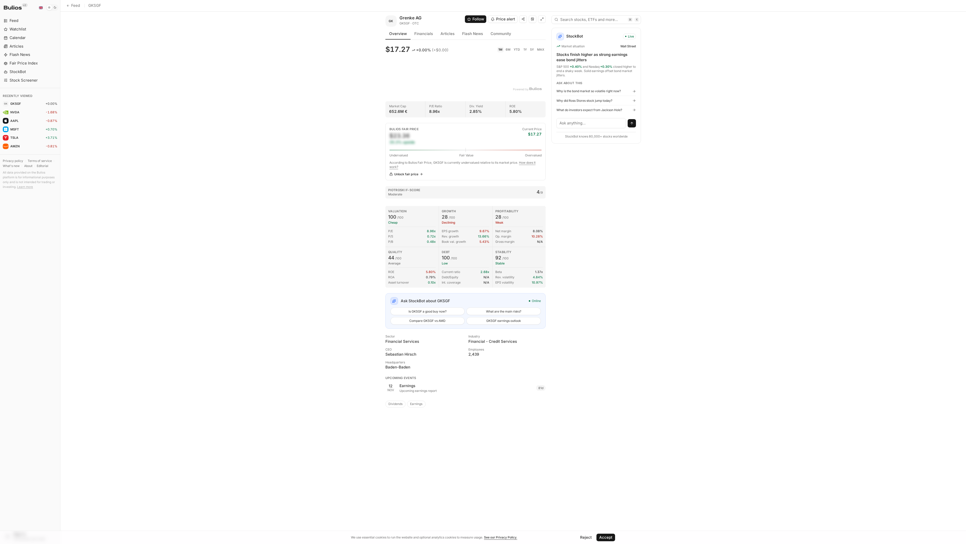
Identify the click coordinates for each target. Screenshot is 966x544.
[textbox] (591, 123)
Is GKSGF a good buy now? (428, 311)
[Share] (523, 19)
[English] (40, 7)
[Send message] (632, 123)
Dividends (395, 404)
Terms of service (40, 161)
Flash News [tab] (472, 33)
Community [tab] (501, 33)
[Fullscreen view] (542, 19)
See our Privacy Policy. (500, 537)
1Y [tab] (525, 49)
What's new (11, 166)
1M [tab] (500, 49)
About (28, 166)
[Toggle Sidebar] (60, 272)
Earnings (416, 404)
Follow (478, 19)
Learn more (25, 187)
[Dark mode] (52, 7)
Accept (605, 537)
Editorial (42, 166)
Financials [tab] (423, 33)
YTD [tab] (517, 49)
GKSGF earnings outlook (503, 321)
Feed (75, 5)
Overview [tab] (398, 33)
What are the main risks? (503, 311)
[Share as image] (532, 19)
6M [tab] (508, 49)
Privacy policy (13, 161)
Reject (586, 537)
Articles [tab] (447, 33)
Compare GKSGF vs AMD (427, 321)
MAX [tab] (540, 49)
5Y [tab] (532, 49)
